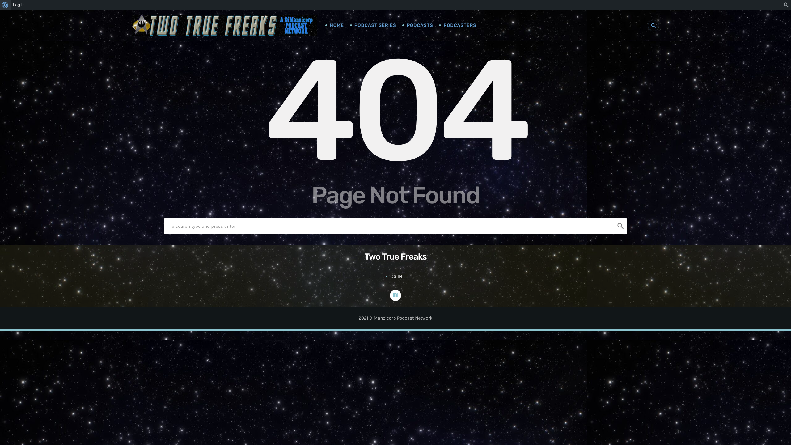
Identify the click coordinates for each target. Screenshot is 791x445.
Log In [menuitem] (19, 4)
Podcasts (420, 25)
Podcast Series (375, 25)
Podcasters (459, 25)
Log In (395, 276)
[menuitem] (5, 5)
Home (337, 25)
